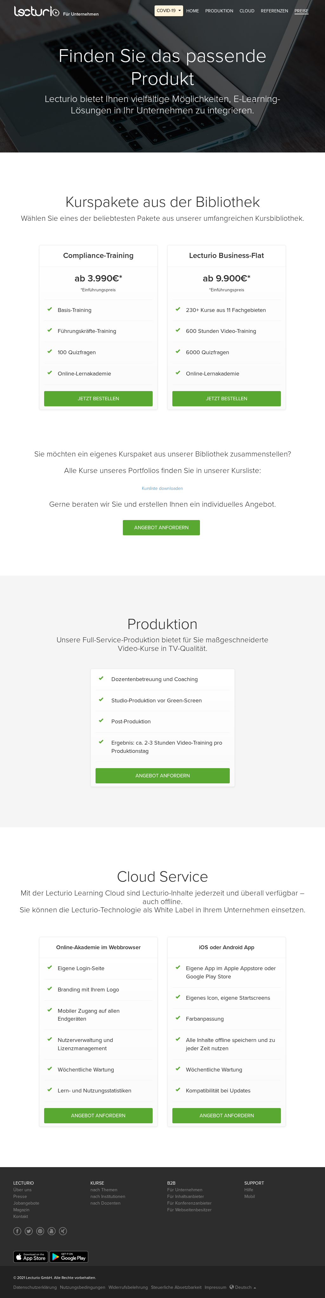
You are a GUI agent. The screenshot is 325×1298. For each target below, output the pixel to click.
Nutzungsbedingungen (82, 1287)
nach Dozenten (105, 1203)
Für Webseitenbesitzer (189, 1210)
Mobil (249, 1196)
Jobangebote (26, 1203)
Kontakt (20, 1216)
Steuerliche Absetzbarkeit (176, 1287)
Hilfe (248, 1190)
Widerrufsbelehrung (128, 1287)
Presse (20, 1196)
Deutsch (243, 1287)
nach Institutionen (107, 1196)
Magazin (21, 1210)
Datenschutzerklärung (35, 1287)
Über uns (22, 1190)
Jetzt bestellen (98, 398)
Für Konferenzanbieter (189, 1203)
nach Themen (103, 1190)
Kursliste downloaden (162, 488)
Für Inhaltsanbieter (185, 1196)
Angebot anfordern (161, 527)
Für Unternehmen (184, 1190)
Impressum (215, 1287)
